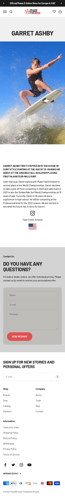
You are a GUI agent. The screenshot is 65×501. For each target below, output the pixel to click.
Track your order (11, 427)
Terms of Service (11, 454)
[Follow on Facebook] (5, 465)
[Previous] (3, 3)
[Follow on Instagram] (21, 465)
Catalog (7, 406)
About (39, 395)
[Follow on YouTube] (29, 465)
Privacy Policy (10, 449)
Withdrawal (8, 443)
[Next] (61, 3)
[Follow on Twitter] (13, 465)
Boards (6, 395)
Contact (39, 411)
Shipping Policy (10, 432)
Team (38, 400)
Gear (5, 400)
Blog (38, 406)
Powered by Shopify (31, 492)
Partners (7, 411)
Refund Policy (10, 438)
